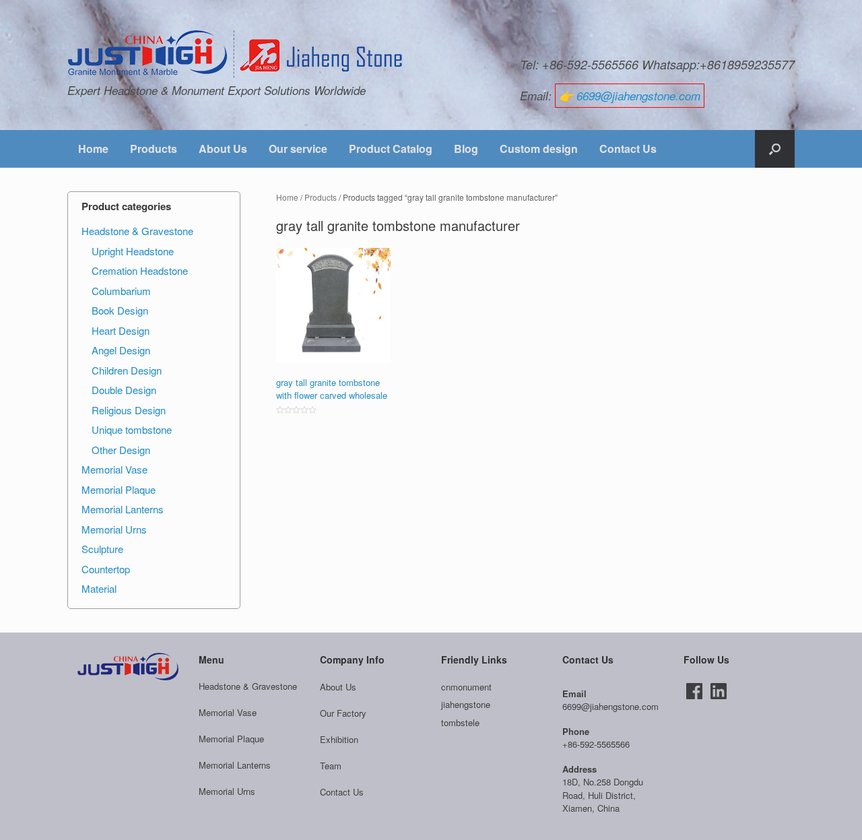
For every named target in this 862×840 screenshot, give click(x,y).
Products (153, 148)
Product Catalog (390, 148)
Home (93, 148)
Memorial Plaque (118, 489)
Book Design (120, 310)
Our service (298, 148)
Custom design (539, 148)
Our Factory (343, 713)
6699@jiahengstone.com (638, 96)
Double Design (124, 390)
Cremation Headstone (140, 270)
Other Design (121, 450)
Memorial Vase (114, 469)
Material (99, 588)
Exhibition (339, 739)
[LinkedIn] (718, 691)
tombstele (460, 722)
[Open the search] (775, 149)
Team (330, 765)
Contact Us (628, 148)
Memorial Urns (114, 529)
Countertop (105, 569)
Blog (466, 148)
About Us (223, 148)
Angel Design (121, 350)
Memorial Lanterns (122, 509)
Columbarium (121, 291)
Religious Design (129, 410)
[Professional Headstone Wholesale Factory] (235, 54)
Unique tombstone (132, 429)
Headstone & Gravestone (137, 231)
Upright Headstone (133, 251)
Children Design (127, 370)
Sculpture (102, 549)
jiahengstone (465, 704)
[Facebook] (694, 691)
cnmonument (466, 686)
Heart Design (121, 330)
